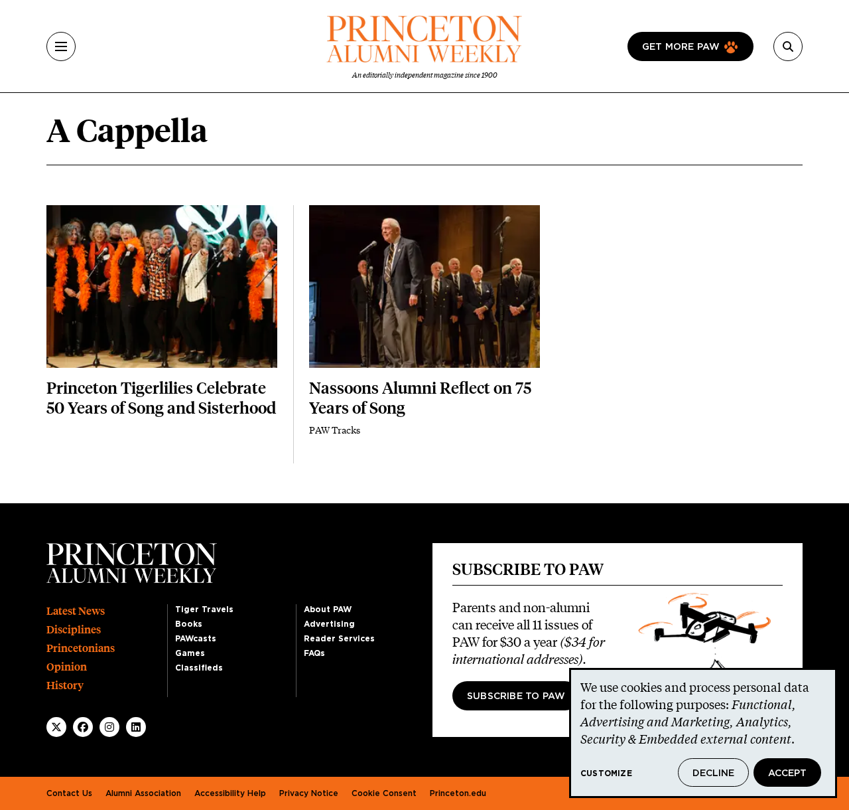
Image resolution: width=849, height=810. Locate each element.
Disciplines (73, 629)
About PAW (328, 609)
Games (190, 653)
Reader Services (339, 639)
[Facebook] (83, 727)
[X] (56, 727)
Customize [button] (606, 773)
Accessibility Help (230, 793)
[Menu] (61, 46)
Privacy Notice (308, 793)
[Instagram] (109, 727)
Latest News (75, 611)
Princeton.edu (458, 793)
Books (188, 624)
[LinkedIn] (136, 727)
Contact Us (69, 793)
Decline (713, 773)
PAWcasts (195, 639)
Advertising (329, 624)
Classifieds (199, 668)
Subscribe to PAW (516, 696)
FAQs (314, 653)
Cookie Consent (384, 793)
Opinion (66, 667)
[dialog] (703, 733)
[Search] (788, 46)
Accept (787, 773)
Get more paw (681, 47)
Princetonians (80, 648)
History (65, 685)
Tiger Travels (204, 609)
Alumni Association (143, 793)
